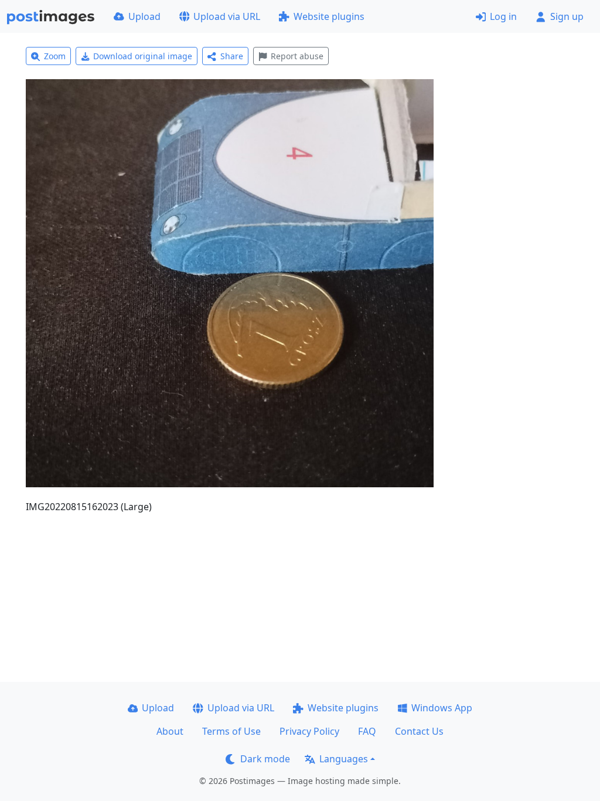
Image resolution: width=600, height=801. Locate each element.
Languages (343, 758)
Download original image (142, 56)
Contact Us (419, 731)
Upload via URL (226, 16)
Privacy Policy (309, 731)
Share (231, 56)
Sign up (567, 16)
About (169, 731)
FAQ (367, 731)
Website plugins (329, 16)
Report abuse (297, 56)
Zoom (55, 56)
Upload (144, 16)
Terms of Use (231, 731)
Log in (503, 16)
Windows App (441, 707)
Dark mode (265, 758)
